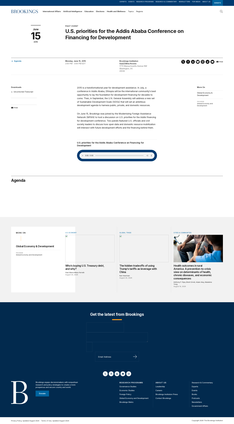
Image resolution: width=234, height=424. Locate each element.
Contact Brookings (163, 398)
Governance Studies (127, 386)
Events (131, 2)
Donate (217, 3)
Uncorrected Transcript (23, 92)
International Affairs (52, 11)
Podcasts (196, 398)
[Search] (221, 11)
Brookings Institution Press (167, 394)
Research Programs (145, 2)
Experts (123, 2)
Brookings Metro (126, 402)
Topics (131, 11)
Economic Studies (127, 390)
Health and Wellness (116, 11)
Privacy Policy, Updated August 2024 (25, 421)
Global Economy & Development (204, 94)
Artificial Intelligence (72, 11)
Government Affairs (200, 406)
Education (89, 11)
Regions (139, 11)
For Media (196, 2)
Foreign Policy (125, 394)
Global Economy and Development (205, 105)
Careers (159, 390)
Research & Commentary (166, 2)
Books (194, 394)
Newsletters (184, 2)
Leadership (160, 386)
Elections (100, 11)
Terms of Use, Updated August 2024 (55, 421)
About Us (206, 2)
